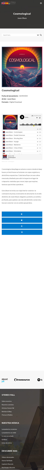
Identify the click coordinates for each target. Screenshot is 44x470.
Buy (22, 232)
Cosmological (11, 161)
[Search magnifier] (40, 35)
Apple (22, 220)
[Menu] (41, 3)
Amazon (22, 226)
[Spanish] (6, 3)
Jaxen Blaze (11, 99)
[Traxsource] (22, 380)
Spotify (22, 214)
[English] (3, 3)
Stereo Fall (4, 161)
